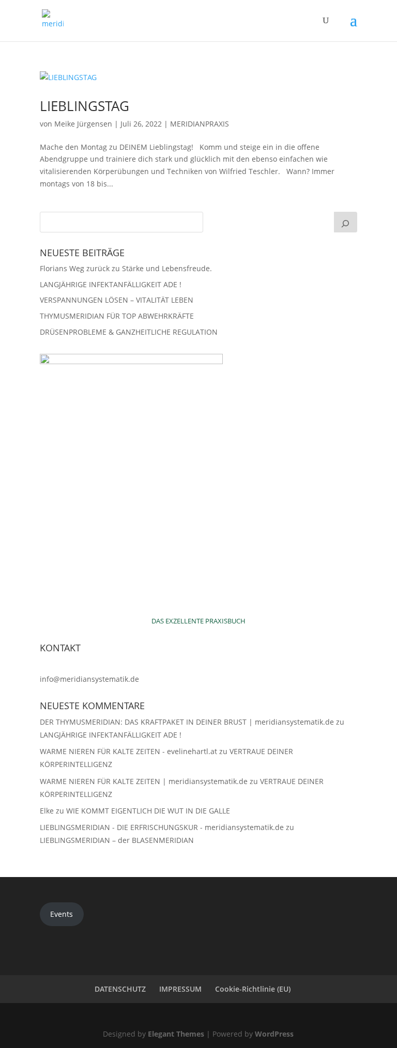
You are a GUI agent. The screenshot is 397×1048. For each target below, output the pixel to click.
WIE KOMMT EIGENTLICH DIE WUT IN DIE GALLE (148, 811)
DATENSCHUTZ (120, 989)
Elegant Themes (176, 1034)
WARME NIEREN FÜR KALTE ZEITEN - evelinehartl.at (128, 751)
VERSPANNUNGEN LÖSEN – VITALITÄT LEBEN (116, 300)
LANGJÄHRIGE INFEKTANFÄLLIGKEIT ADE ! (110, 284)
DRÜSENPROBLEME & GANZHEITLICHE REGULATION (129, 332)
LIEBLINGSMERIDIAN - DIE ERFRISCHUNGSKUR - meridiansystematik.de (162, 827)
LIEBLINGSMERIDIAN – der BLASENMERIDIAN (117, 840)
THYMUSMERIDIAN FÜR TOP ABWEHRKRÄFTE (117, 316)
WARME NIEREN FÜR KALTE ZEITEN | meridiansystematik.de (144, 781)
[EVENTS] (346, 222)
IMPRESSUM (180, 989)
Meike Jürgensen (83, 124)
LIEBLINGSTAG (84, 106)
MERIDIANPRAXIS (199, 124)
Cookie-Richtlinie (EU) (253, 989)
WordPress (274, 1034)
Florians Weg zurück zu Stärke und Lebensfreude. (126, 268)
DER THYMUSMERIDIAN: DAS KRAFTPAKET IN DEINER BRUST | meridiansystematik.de (187, 722)
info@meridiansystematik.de (89, 679)
